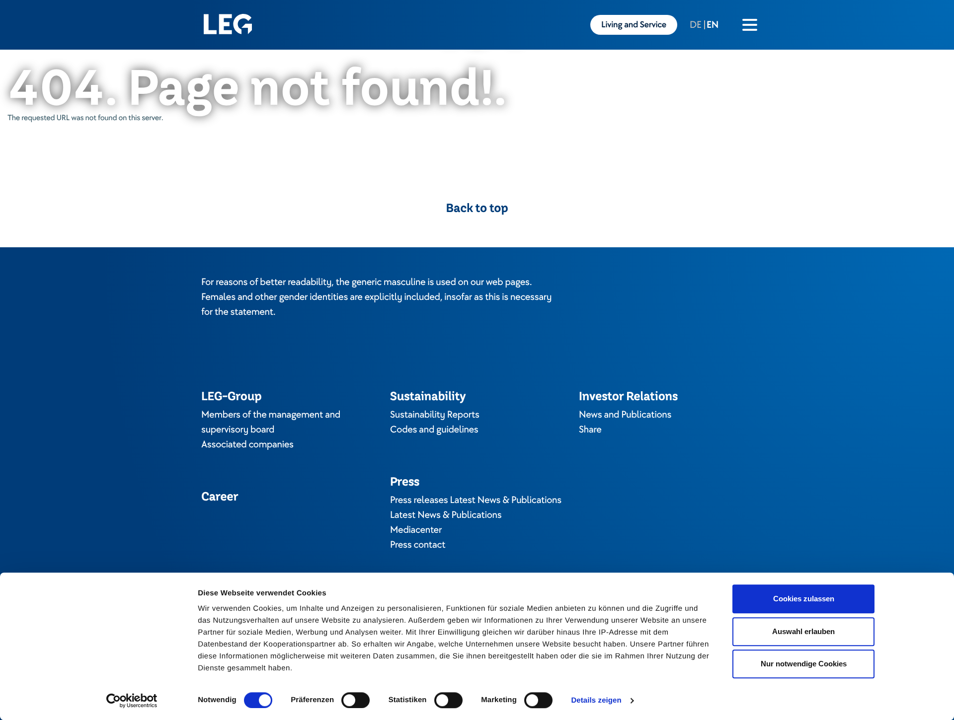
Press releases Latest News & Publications (475, 500)
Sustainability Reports (434, 414)
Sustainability (428, 396)
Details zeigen (596, 700)
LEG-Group (231, 396)
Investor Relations (628, 396)
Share (590, 429)
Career (219, 496)
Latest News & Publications (445, 514)
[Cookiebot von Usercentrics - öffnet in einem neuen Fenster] (131, 700)
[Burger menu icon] (749, 24)
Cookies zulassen (803, 598)
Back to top (477, 208)
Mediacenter (416, 529)
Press (404, 481)
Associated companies (247, 444)
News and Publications (625, 414)
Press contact (417, 544)
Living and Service (633, 25)
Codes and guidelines (434, 429)
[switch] (355, 700)
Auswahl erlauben (803, 631)
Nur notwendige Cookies (804, 663)
